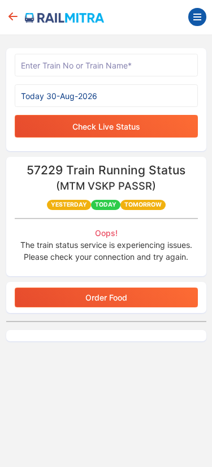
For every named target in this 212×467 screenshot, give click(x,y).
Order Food (106, 297)
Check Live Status (106, 126)
